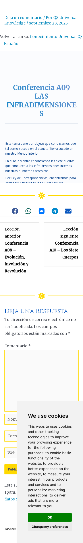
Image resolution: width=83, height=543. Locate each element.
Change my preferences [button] (50, 526)
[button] (15, 211)
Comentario (17, 346)
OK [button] (50, 517)
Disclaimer (12, 529)
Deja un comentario (23, 17)
